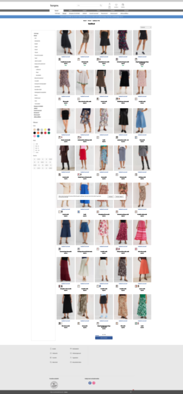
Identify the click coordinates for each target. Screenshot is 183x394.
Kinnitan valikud (119, 196)
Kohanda (111, 196)
